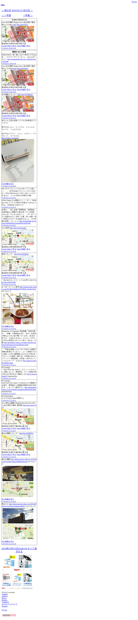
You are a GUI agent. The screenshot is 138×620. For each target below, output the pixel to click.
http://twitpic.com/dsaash (10, 138)
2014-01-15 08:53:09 (9, 48)
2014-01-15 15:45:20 (9, 457)
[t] (2, 48)
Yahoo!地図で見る (23, 46)
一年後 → (28, 15)
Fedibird (5, 594)
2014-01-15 (17, 10)
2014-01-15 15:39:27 (9, 393)
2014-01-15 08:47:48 (9, 63)
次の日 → (28, 10)
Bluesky (4, 600)
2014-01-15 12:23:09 (9, 251)
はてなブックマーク (9, 604)
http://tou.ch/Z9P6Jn (26, 433)
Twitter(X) (5, 602)
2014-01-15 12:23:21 (9, 284)
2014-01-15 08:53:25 (9, 118)
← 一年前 (6, 15)
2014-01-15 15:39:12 (9, 365)
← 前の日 (6, 10)
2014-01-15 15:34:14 (9, 347)
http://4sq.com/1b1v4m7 (18, 228)
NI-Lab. (134, 2)
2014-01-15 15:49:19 (9, 501)
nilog (2, 5)
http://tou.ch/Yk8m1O (25, 94)
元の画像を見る (8, 184)
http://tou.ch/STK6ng (21, 254)
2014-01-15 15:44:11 (9, 431)
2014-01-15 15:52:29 (9, 544)
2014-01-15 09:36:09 (9, 186)
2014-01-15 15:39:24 (9, 378)
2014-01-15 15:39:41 (9, 400)
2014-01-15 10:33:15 (9, 207)
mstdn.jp (5, 596)
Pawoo (4, 598)
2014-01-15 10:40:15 (9, 225)
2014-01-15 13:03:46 (9, 328)
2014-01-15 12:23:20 (9, 277)
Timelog (4, 606)
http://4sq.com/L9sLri (20, 25)
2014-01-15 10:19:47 (9, 198)
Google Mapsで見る (9, 46)
